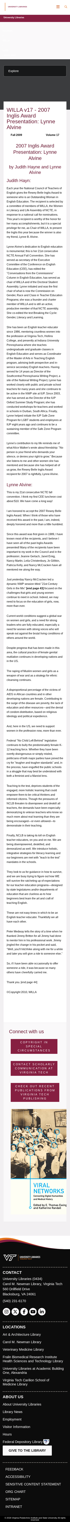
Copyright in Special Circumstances (34, 1046)
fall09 (5, 50)
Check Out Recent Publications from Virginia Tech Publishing (35, 1092)
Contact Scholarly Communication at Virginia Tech (34, 1068)
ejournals (7, 30)
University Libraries (14, 17)
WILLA (6, 40)
